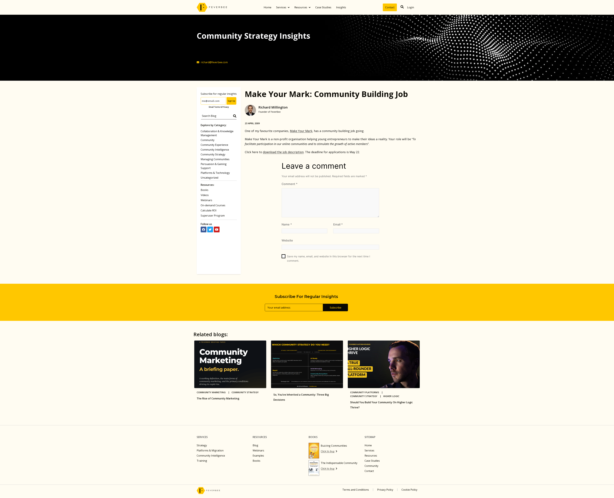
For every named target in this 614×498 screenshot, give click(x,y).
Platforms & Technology (215, 173)
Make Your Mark (301, 131)
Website (287, 240)
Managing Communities (215, 159)
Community (207, 140)
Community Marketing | (214, 392)
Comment (289, 184)
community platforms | (367, 392)
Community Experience (214, 145)
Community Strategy (213, 154)
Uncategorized (209, 177)
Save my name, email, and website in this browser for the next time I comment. (328, 258)
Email (338, 224)
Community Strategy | (366, 396)
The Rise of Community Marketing (218, 398)
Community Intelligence (215, 149)
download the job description (283, 152)
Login (410, 7)
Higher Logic (391, 396)
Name (287, 224)
